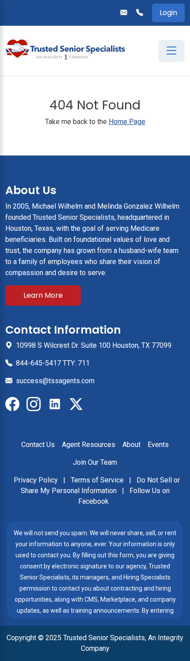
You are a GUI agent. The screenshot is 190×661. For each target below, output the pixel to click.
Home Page (127, 121)
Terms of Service (98, 480)
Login (168, 13)
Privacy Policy (37, 480)
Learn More (43, 295)
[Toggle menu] (171, 51)
